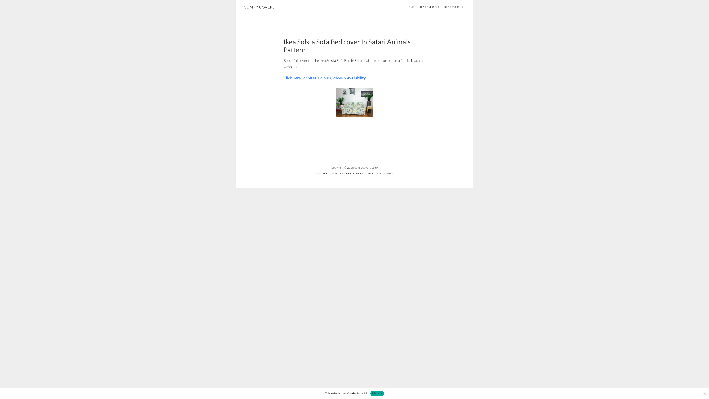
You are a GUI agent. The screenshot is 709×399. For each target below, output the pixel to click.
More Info (363, 393)
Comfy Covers (259, 7)
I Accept (377, 393)
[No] (704, 393)
